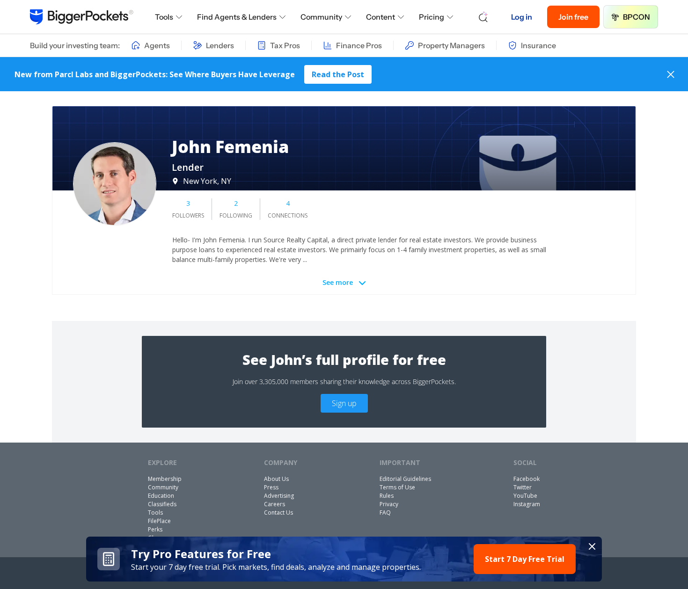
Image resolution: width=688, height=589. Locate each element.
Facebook (526, 479)
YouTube (525, 496)
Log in (521, 17)
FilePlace (159, 521)
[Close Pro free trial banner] (592, 546)
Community (321, 17)
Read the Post (338, 74)
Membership (165, 479)
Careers (274, 504)
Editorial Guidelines (405, 479)
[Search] (483, 16)
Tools (164, 17)
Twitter (522, 487)
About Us (276, 479)
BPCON (636, 17)
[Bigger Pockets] (81, 16)
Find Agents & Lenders (237, 17)
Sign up (344, 403)
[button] (344, 559)
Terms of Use (397, 487)
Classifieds (162, 504)
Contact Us (278, 512)
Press (271, 487)
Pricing (431, 17)
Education (161, 496)
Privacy (389, 504)
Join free (573, 17)
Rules (387, 496)
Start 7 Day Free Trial (524, 559)
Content (380, 17)
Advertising (279, 496)
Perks (155, 529)
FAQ (385, 512)
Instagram (526, 504)
